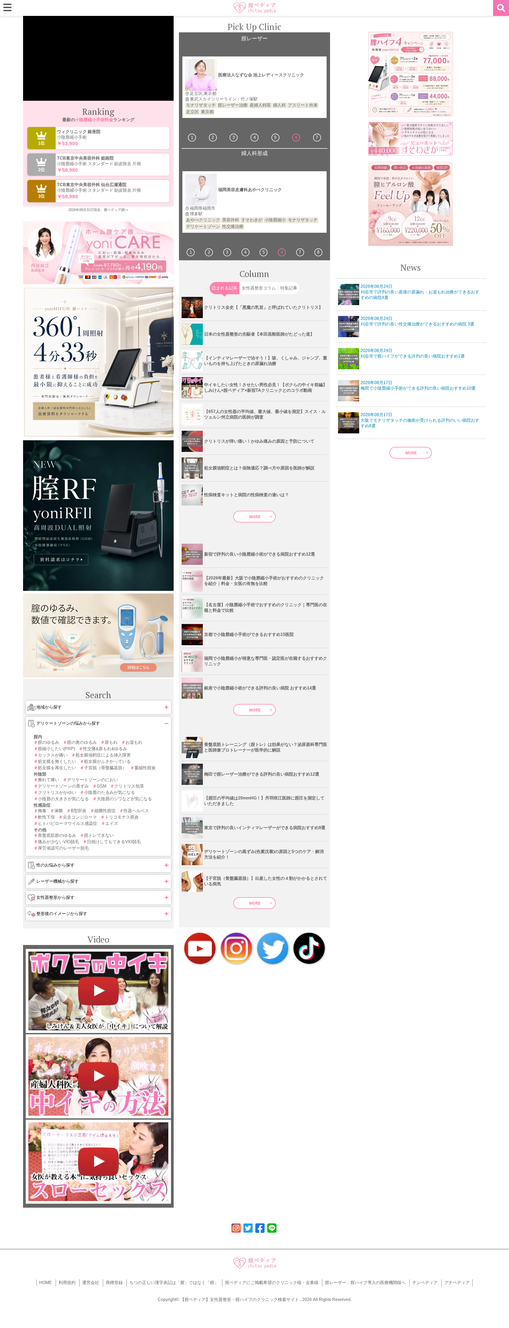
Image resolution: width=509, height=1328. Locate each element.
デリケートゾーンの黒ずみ (63, 786)
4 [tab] (254, 137)
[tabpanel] (254, 87)
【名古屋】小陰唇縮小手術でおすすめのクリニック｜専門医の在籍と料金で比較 (265, 608)
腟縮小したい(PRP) (56, 748)
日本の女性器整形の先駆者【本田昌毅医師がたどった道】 (259, 334)
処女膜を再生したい (57, 768)
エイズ (111, 823)
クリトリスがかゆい (57, 792)
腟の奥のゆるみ (82, 742)
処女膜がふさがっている (107, 761)
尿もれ (111, 742)
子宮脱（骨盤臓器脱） (105, 768)
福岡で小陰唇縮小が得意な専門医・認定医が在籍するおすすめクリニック (265, 661)
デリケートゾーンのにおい (92, 779)
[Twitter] (272, 948)
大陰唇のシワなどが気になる (124, 799)
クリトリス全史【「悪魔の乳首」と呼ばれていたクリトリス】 (263, 307)
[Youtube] (200, 948)
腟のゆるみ (48, 742)
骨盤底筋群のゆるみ (57, 835)
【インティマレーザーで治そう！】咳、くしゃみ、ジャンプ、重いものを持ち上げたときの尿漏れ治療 (265, 361)
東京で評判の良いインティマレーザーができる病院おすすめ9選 (264, 827)
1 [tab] (192, 137)
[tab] (224, 288)
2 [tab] (213, 137)
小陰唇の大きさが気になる (63, 799)
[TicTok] (308, 948)
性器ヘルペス (136, 810)
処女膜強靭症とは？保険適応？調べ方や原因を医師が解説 (259, 468)
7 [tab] (317, 137)
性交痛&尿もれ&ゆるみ (105, 748)
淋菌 (58, 810)
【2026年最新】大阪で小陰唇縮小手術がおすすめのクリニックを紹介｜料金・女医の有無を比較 (264, 581)
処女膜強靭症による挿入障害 (103, 755)
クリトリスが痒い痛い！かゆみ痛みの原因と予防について (259, 441)
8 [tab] (318, 252)
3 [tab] (233, 137)
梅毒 (42, 810)
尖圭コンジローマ (80, 817)
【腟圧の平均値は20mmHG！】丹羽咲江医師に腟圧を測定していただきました (264, 801)
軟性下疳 (46, 817)
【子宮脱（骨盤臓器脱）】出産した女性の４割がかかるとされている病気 (265, 881)
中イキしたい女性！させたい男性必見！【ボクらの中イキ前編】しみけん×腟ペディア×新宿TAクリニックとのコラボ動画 (265, 387)
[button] (98, 707)
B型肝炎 (78, 810)
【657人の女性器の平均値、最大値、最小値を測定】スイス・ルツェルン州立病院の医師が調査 (265, 414)
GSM (101, 786)
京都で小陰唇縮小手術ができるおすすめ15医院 (249, 634)
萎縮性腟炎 (145, 768)
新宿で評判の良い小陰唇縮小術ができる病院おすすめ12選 (259, 554)
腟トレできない (99, 835)
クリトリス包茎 (129, 786)
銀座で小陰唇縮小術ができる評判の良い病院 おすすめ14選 (260, 688)
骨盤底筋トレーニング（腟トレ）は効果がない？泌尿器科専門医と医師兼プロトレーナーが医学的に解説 (265, 747)
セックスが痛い (53, 755)
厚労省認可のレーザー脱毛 (63, 848)
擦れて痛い (48, 779)
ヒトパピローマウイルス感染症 (67, 823)
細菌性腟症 (105, 810)
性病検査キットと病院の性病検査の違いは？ (246, 494)
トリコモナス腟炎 (122, 817)
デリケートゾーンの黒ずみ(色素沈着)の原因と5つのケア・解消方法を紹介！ (264, 854)
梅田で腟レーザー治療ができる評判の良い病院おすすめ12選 (261, 774)
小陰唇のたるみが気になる (109, 792)
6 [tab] (296, 137)
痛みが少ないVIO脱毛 (58, 841)
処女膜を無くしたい (57, 761)
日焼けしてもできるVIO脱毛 (114, 841)
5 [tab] (275, 137)
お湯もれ (133, 742)
